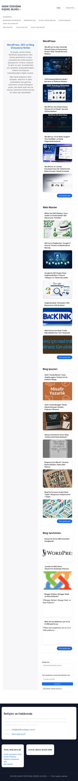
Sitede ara (45, 662)
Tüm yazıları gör (64, 195)
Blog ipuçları (21, 27)
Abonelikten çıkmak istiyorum (52, 688)
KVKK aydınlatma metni (13, 754)
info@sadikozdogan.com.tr (23, 729)
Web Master (7, 27)
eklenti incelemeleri (47, 20)
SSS (5, 762)
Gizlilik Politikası (10, 757)
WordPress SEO (30, 20)
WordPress (7, 17)
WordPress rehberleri (12, 20)
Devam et (57, 684)
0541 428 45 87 (18, 734)
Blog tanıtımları (38, 27)
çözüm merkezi (64, 20)
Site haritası (8, 764)
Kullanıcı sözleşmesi (11, 759)
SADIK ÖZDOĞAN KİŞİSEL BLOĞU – (11, 8)
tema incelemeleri (10, 23)
